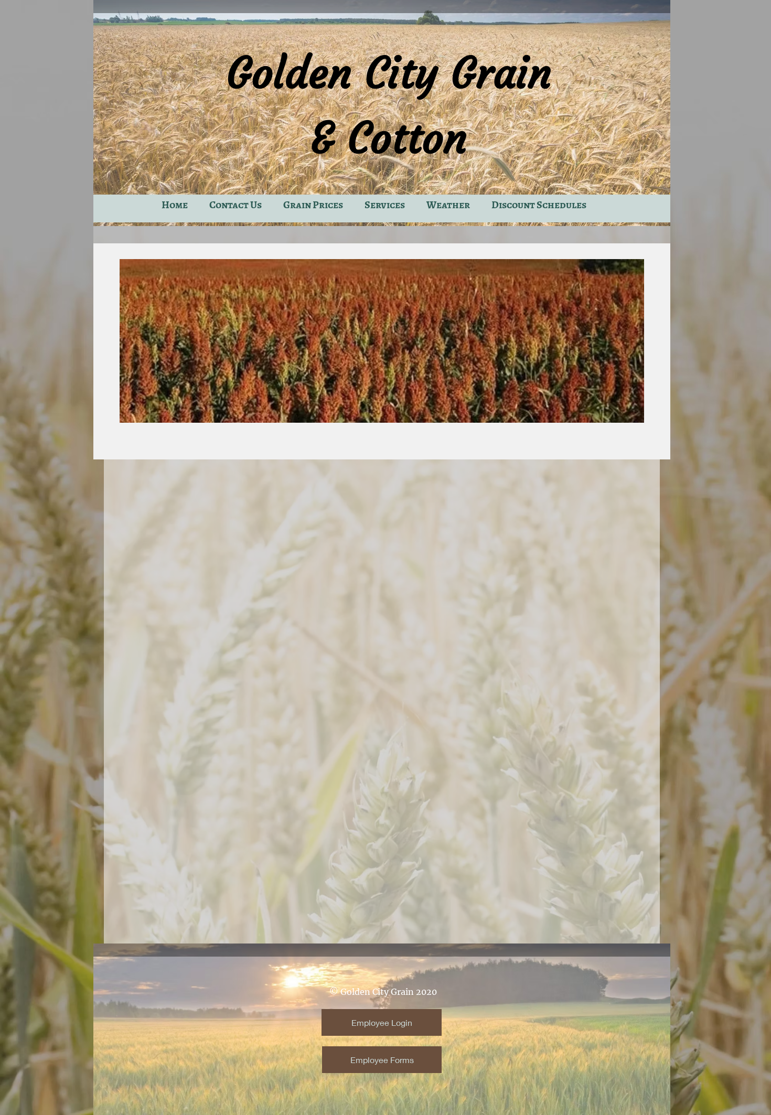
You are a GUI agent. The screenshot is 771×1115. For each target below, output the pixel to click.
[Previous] (134, 341)
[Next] (629, 341)
